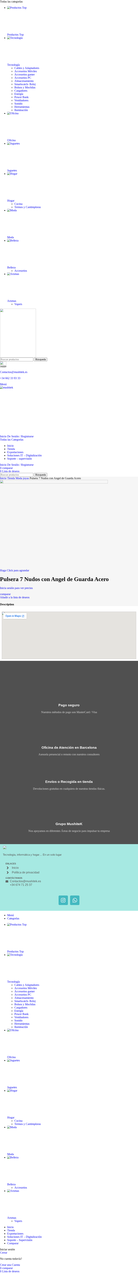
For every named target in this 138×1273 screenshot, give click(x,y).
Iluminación (21, 110)
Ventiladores (21, 100)
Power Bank (21, 97)
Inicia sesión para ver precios (16, 588)
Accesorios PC (22, 77)
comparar (13, 1243)
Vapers (18, 304)
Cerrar (3, 1252)
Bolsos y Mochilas (24, 87)
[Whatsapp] (74, 900)
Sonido (18, 103)
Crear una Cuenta (10, 1264)
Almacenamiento (24, 80)
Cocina (18, 203)
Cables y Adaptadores (26, 68)
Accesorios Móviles (25, 71)
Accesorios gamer (24, 74)
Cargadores (20, 90)
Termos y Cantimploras (27, 207)
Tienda (11, 478)
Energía (18, 93)
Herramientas (21, 106)
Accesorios (20, 270)
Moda (19, 478)
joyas (26, 478)
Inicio (3, 478)
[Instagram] (63, 900)
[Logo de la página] (69, 333)
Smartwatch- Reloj (25, 84)
